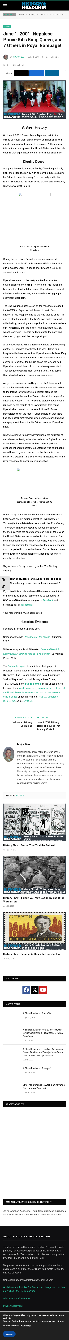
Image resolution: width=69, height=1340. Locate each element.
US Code (28, 701)
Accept (9, 1334)
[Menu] (5, 5)
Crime (7, 26)
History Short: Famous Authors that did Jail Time (32, 954)
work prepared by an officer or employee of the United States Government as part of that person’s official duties (34, 692)
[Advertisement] (34, 1153)
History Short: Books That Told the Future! (29, 845)
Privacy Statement (12, 1305)
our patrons (26, 604)
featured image (16, 666)
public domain (33, 683)
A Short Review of (37, 1013)
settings (26, 1325)
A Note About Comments (16, 1298)
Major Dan (19, 57)
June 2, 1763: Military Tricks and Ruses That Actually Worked (48, 726)
